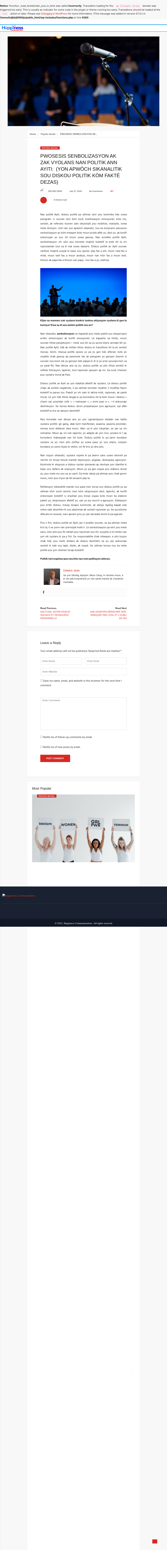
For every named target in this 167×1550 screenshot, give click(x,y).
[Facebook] (43, 592)
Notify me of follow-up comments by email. (67, 737)
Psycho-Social (48, 134)
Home (33, 134)
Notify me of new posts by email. (62, 747)
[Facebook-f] (162, 896)
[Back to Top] (154, 1541)
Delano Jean (55, 191)
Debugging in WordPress (54, 13)
